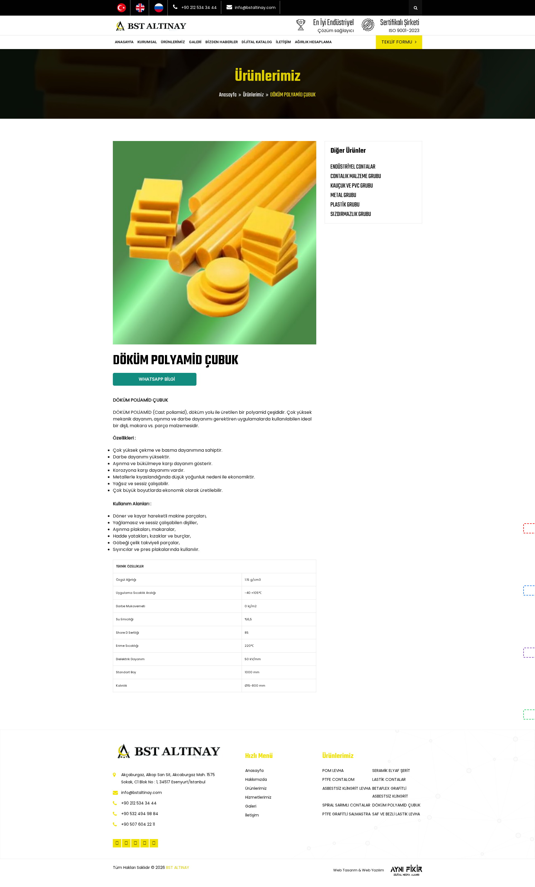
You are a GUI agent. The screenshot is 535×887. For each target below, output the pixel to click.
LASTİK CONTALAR (389, 779)
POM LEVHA (333, 770)
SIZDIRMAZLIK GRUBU (350, 214)
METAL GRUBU (343, 195)
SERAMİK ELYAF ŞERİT (391, 770)
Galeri (195, 42)
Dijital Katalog (257, 42)
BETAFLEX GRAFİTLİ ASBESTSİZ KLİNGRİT (390, 792)
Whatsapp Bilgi (156, 379)
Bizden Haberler (221, 42)
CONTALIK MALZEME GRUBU (355, 176)
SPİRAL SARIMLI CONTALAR (346, 805)
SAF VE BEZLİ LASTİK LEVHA (396, 814)
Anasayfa (124, 42)
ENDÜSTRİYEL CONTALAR (352, 167)
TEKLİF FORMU (396, 42)
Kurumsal (147, 42)
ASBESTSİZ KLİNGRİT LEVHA (346, 788)
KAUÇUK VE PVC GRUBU (351, 186)
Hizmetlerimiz (258, 797)
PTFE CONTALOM (338, 779)
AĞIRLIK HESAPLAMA (313, 42)
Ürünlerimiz (173, 42)
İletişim (283, 42)
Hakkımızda (256, 779)
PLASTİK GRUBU (344, 205)
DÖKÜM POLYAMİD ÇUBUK (396, 805)
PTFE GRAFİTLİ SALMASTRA (346, 814)
